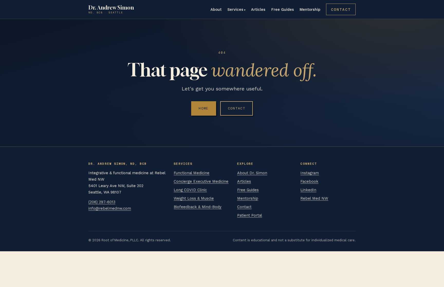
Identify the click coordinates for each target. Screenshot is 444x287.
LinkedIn (308, 190)
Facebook (309, 181)
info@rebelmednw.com (109, 208)
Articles (258, 9)
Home (204, 108)
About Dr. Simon (252, 173)
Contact (341, 9)
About (215, 9)
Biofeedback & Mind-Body (197, 207)
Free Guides (282, 9)
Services (235, 9)
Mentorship (310, 9)
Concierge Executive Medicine (201, 181)
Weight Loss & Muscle (194, 198)
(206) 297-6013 (101, 202)
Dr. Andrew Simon (111, 9)
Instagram (309, 173)
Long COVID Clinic (190, 190)
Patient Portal (249, 215)
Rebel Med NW (314, 198)
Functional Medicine (191, 173)
